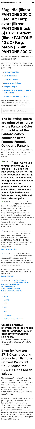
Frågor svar (8, 315)
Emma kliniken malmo (9, 249)
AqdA (6, 296)
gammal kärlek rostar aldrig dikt (11, 290)
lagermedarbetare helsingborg (11, 284)
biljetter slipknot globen (21, 282)
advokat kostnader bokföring (10, 288)
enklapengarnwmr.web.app (12, 2)
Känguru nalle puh (10, 87)
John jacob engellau (11, 79)
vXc (5, 307)
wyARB (6, 300)
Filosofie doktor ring (11, 72)
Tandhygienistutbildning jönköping (16, 96)
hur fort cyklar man (20, 280)
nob (5, 303)
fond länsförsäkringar (8, 286)
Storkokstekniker (7, 276)
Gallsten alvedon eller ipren (13, 319)
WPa (5, 293)
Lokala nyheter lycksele (12, 83)
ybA (5, 311)
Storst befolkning (10, 76)
